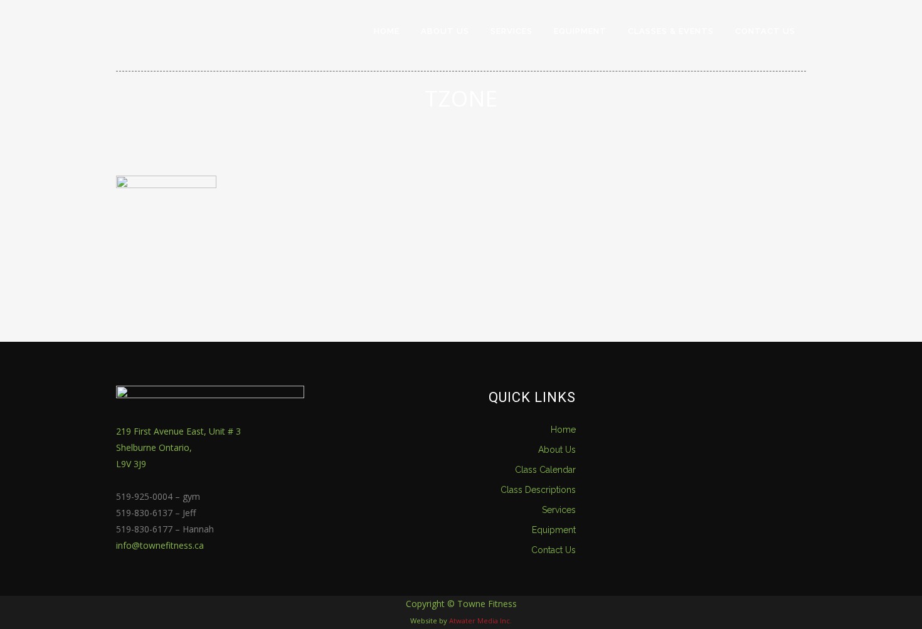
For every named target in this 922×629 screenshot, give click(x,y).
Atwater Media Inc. (480, 620)
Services (559, 510)
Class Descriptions (538, 490)
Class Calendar (545, 470)
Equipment (554, 530)
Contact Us (553, 550)
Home (563, 430)
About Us (557, 450)
